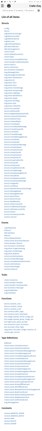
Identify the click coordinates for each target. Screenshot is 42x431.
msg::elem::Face (10, 85)
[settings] (38, 10)
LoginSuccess (9, 41)
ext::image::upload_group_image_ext (18, 319)
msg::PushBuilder (11, 290)
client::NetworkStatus (12, 238)
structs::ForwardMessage (13, 259)
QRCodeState (9, 233)
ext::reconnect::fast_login (14, 327)
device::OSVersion (11, 67)
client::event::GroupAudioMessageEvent (19, 361)
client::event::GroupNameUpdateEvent (19, 377)
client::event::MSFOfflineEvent (16, 387)
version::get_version (12, 332)
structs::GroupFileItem (13, 155)
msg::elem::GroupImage (13, 90)
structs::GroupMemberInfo (14, 168)
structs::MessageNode (12, 191)
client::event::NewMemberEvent (16, 397)
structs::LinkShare (11, 186)
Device (6, 31)
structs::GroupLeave (12, 165)
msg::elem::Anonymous (13, 77)
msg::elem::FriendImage (13, 88)
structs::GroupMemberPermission (17, 261)
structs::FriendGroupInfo (13, 129)
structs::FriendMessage (13, 134)
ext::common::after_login (14, 312)
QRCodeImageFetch (12, 49)
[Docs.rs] (2, 1)
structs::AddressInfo (12, 111)
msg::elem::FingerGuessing (14, 248)
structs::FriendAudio (12, 124)
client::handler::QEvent (13, 243)
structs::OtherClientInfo (13, 204)
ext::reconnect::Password (14, 70)
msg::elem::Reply (11, 98)
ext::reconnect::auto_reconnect (16, 324)
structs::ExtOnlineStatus (13, 256)
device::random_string (13, 306)
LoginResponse (10, 228)
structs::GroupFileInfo (12, 152)
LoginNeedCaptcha (11, 39)
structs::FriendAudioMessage (15, 127)
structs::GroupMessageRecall (15, 173)
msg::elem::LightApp (12, 93)
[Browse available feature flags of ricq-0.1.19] (15, 1)
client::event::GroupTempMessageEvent (19, 379)
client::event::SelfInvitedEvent (16, 400)
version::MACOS (10, 421)
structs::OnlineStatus (12, 264)
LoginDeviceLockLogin (12, 34)
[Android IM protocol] (6, 1)
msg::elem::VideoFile (12, 106)
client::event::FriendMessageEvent (17, 353)
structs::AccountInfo (12, 108)
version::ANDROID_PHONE (14, 413)
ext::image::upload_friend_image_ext (18, 317)
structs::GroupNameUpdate (15, 178)
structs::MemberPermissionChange (17, 189)
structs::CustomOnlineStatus (15, 116)
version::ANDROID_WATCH (14, 416)
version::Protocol (10, 269)
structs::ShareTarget (12, 267)
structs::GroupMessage (13, 170)
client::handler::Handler (13, 283)
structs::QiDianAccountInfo (14, 209)
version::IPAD (9, 418)
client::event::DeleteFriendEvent (17, 348)
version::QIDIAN (10, 424)
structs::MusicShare (11, 196)
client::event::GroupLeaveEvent (16, 366)
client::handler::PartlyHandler (16, 285)
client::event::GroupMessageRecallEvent (20, 371)
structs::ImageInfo (11, 183)
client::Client (9, 52)
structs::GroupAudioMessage (15, 145)
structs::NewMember (12, 201)
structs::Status (9, 212)
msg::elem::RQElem (11, 254)
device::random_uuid (12, 309)
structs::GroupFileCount (13, 150)
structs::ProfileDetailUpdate (15, 207)
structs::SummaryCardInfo (14, 214)
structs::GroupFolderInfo (13, 160)
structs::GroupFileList (12, 158)
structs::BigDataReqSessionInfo (16, 114)
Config (6, 28)
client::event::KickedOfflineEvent (17, 384)
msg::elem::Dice (10, 83)
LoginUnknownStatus (12, 44)
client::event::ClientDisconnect (16, 346)
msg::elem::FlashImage (13, 251)
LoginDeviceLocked (11, 36)
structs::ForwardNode (12, 121)
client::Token (9, 57)
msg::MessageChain (11, 72)
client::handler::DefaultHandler (16, 62)
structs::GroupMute (11, 176)
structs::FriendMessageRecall (15, 137)
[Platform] (11, 1)
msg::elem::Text (10, 103)
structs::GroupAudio (12, 142)
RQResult (7, 343)
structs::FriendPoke (11, 139)
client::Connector (11, 280)
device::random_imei (12, 304)
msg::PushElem (10, 293)
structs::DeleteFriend (12, 119)
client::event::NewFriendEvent (16, 392)
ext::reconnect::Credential (14, 246)
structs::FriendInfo (11, 132)
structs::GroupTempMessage (15, 181)
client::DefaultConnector (13, 54)
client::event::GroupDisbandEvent (17, 364)
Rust (38, 1)
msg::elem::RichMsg (11, 101)
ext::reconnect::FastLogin (14, 288)
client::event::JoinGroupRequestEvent (18, 382)
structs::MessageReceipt (13, 194)
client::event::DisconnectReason (16, 241)
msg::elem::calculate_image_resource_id (20, 330)
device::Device (10, 65)
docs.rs (31, 1)
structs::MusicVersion (12, 199)
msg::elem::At (9, 80)
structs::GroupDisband (13, 147)
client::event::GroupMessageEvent (17, 369)
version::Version (10, 217)
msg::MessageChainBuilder (14, 75)
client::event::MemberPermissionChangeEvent (22, 390)
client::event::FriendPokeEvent (16, 359)
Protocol (7, 230)
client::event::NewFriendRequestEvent (19, 395)
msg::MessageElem (11, 402)
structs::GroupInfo (11, 163)
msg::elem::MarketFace (13, 96)
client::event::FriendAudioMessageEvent (20, 351)
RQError (7, 236)
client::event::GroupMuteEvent (16, 374)
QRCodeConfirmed (11, 47)
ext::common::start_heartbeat (16, 314)
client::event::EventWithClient (15, 59)
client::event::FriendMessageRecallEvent (20, 356)
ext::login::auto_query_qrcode (15, 322)
